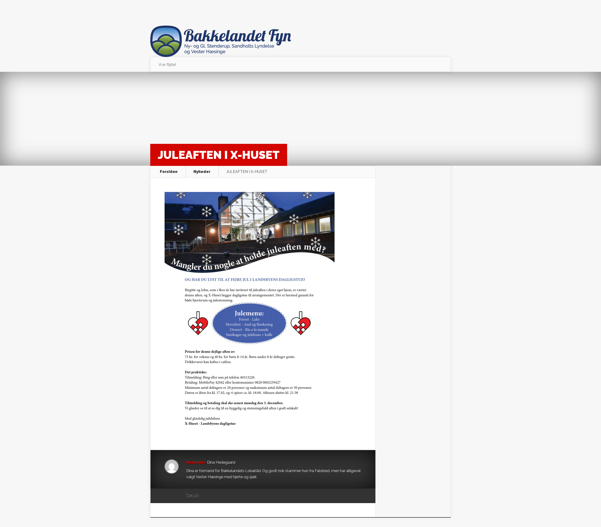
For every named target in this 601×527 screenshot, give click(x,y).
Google (206, 496)
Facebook (215, 496)
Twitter (224, 496)
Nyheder (201, 172)
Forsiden (168, 172)
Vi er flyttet (167, 64)
